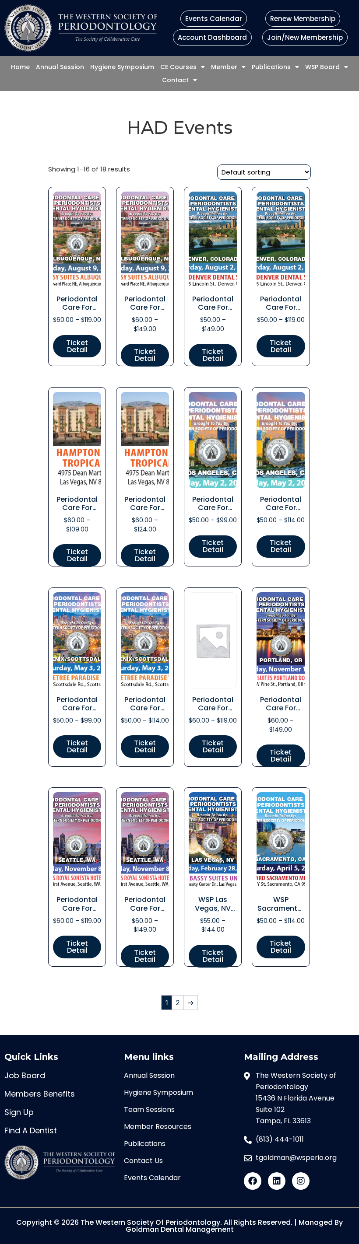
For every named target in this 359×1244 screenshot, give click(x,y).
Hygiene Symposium (122, 67)
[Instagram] (301, 1181)
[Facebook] (252, 1181)
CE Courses (178, 67)
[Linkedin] (276, 1181)
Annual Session (60, 67)
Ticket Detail (77, 346)
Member (224, 67)
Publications (271, 67)
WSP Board (322, 67)
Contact (175, 80)
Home (20, 67)
